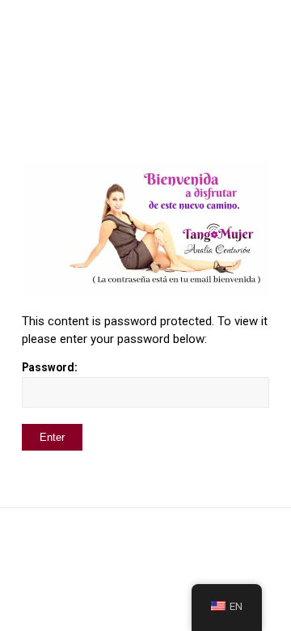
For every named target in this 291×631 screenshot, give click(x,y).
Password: (50, 367)
